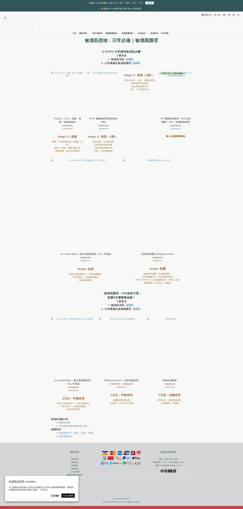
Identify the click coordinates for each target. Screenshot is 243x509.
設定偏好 (55, 495)
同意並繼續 (68, 495)
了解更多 (44, 489)
